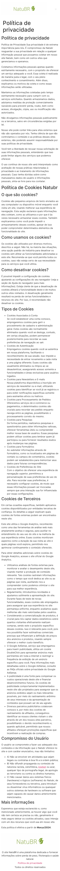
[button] (56, 9)
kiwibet (42, 766)
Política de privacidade (30, 863)
